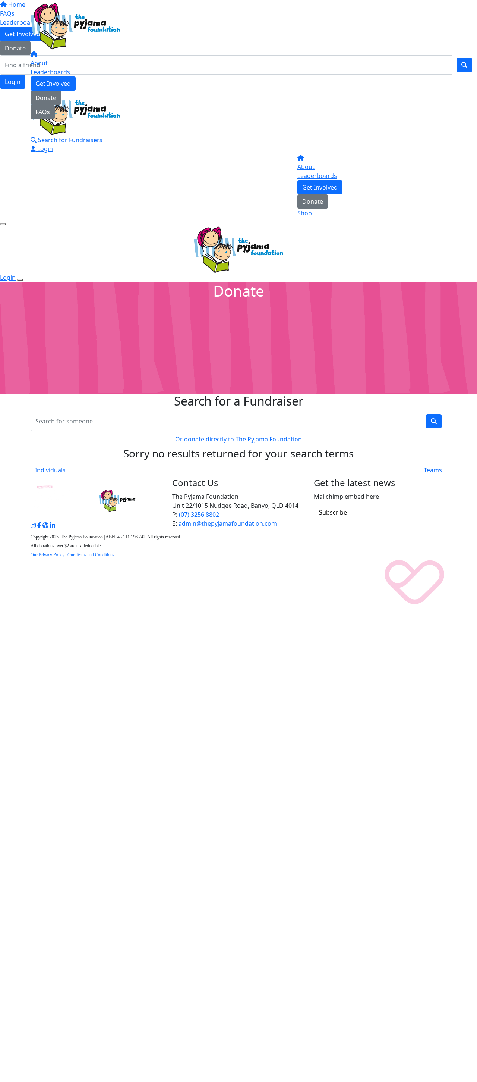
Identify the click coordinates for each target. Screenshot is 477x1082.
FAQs (42, 112)
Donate (45, 98)
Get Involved (53, 83)
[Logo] (75, 26)
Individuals (50, 470)
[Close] (20, 280)
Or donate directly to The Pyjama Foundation (238, 439)
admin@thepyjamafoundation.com (227, 523)
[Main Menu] (3, 224)
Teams (433, 470)
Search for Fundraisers (69, 140)
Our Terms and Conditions (90, 554)
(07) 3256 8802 (198, 514)
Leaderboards (50, 72)
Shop (304, 213)
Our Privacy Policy (47, 554)
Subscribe (333, 512)
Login (44, 149)
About (39, 63)
